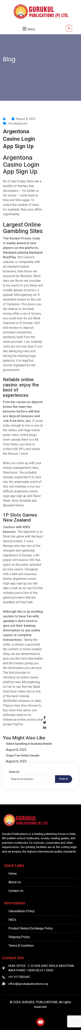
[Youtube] (40, 1022)
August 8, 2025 (16, 750)
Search (14, 772)
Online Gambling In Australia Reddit (29, 743)
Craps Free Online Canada (22, 755)
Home (10, 66)
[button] (28, 28)
